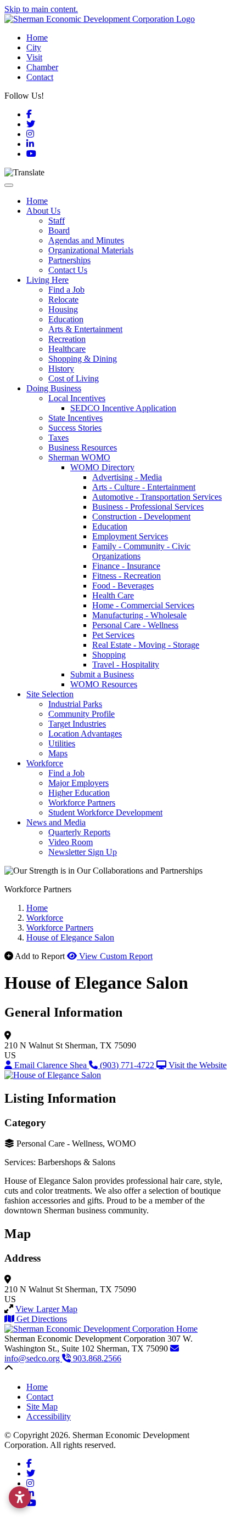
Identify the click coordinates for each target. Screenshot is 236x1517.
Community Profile (81, 713)
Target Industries (77, 723)
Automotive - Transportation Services (157, 496)
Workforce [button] (44, 763)
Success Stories (75, 427)
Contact (39, 77)
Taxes (58, 437)
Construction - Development (141, 516)
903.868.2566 (96, 1358)
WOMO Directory (102, 467)
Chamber (42, 67)
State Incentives (75, 418)
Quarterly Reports (79, 832)
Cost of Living (73, 378)
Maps (58, 753)
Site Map (42, 1406)
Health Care (113, 595)
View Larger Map (46, 1309)
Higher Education (79, 792)
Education (65, 319)
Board (59, 230)
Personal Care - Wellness (135, 625)
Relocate (63, 299)
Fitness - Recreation (126, 575)
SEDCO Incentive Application (123, 408)
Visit (34, 57)
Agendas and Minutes (86, 240)
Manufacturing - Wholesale (139, 615)
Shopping (109, 654)
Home (37, 37)
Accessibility (48, 1416)
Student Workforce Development (105, 812)
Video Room (70, 842)
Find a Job (66, 289)
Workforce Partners (81, 802)
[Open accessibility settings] (20, 1497)
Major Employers (78, 783)
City (33, 47)
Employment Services (130, 536)
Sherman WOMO (79, 457)
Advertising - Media (127, 477)
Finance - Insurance (126, 566)
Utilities (61, 743)
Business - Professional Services (148, 506)
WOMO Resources (103, 684)
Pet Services (113, 635)
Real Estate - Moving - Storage (145, 644)
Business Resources (82, 447)
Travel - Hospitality (125, 664)
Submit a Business (102, 674)
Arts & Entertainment (85, 329)
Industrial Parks (75, 704)
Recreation (67, 339)
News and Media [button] (56, 822)
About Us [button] (43, 210)
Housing (63, 309)
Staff (56, 220)
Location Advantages (85, 733)
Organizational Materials (90, 250)
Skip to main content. (41, 9)
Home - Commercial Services (143, 605)
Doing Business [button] (53, 388)
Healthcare (67, 348)
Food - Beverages (123, 585)
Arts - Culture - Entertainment (143, 487)
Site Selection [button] (50, 694)
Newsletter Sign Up (82, 852)
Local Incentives (76, 398)
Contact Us (67, 270)
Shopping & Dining (82, 358)
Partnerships (69, 260)
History (61, 368)
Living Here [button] (47, 279)
